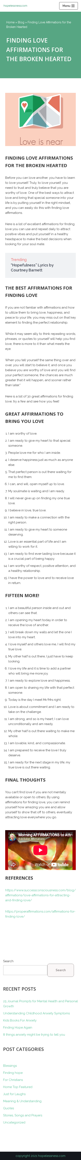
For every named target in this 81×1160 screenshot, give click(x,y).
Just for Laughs (14, 1094)
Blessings (10, 1066)
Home (10, 22)
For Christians (13, 1080)
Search (8, 961)
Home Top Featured (17, 1087)
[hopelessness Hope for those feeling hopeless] (16, 6)
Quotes (8, 1108)
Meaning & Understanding (22, 1101)
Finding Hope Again (17, 1027)
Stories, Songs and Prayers (22, 1115)
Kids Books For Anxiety (20, 1020)
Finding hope (13, 1073)
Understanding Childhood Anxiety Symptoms (36, 1013)
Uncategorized (14, 1122)
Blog (21, 22)
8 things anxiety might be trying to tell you (34, 1034)
